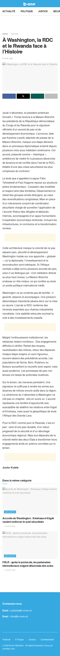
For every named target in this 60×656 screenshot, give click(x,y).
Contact (32, 639)
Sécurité (14, 33)
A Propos (19, 639)
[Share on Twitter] (23, 96)
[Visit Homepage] (30, 3)
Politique (27, 11)
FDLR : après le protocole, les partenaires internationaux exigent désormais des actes (27, 564)
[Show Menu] (3, 3)
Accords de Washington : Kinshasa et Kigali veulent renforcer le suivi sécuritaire (28, 520)
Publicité (6, 639)
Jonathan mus (8, 648)
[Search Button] (56, 3)
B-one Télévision (16, 645)
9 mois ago (7, 58)
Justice (43, 11)
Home (5, 33)
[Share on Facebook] (9, 96)
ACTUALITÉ (8, 11)
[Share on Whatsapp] (37, 96)
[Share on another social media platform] (51, 96)
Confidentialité (47, 639)
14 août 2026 (9, 526)
